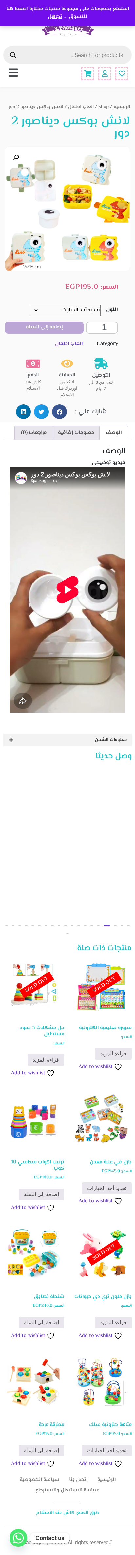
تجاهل (55, 17)
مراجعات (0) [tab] (34, 433)
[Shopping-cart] (87, 73)
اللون (112, 310)
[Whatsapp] (18, 1538)
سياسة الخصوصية (39, 1480)
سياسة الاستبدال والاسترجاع (67, 1490)
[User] (104, 73)
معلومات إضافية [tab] (76, 433)
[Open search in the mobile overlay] (67, 55)
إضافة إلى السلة (44, 327)
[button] (16, 157)
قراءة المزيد (113, 1053)
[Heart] (121, 73)
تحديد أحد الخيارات (106, 1188)
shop (104, 107)
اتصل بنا (78, 1480)
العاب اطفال (81, 107)
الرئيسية (122, 107)
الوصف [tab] (114, 433)
